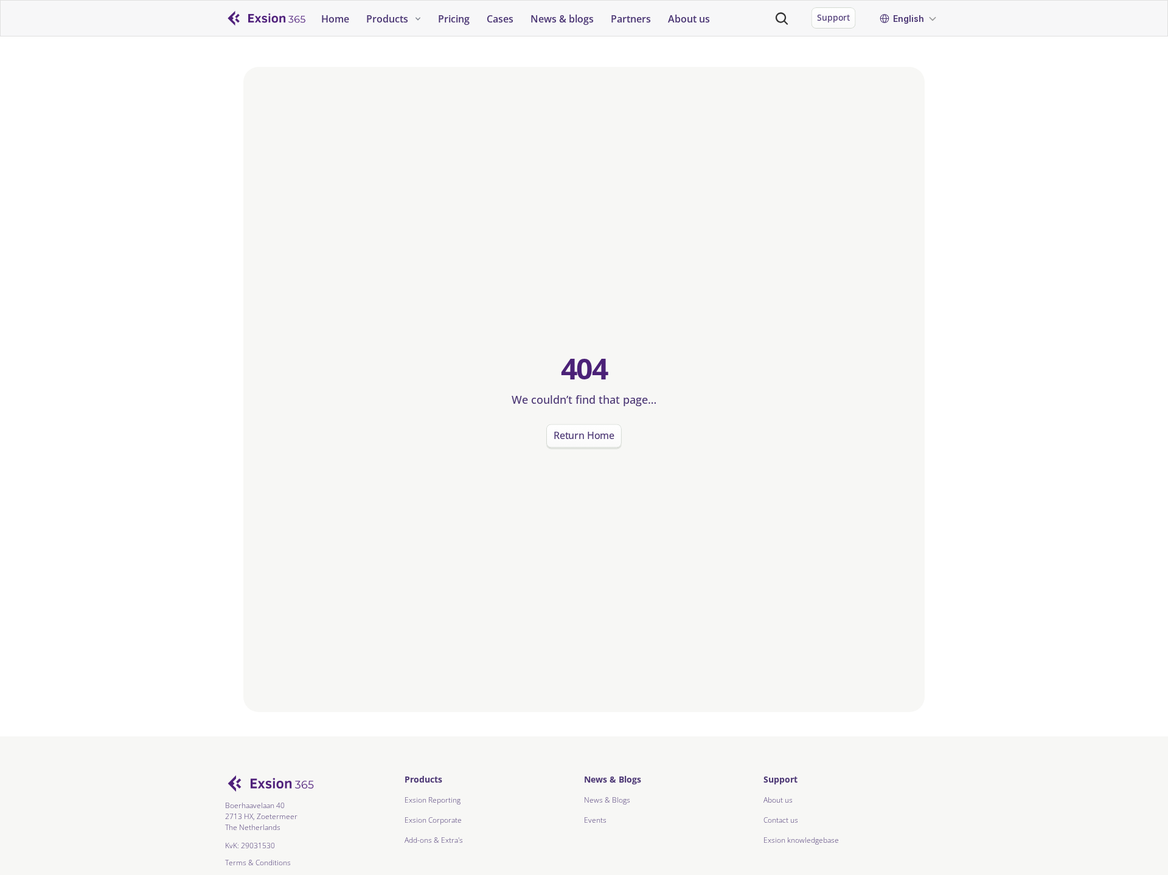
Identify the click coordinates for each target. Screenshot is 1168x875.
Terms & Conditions (258, 862)
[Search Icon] (782, 18)
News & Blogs (607, 800)
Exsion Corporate (433, 820)
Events (595, 820)
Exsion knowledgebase (801, 840)
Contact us (780, 820)
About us (778, 800)
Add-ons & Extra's (434, 840)
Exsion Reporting (433, 800)
